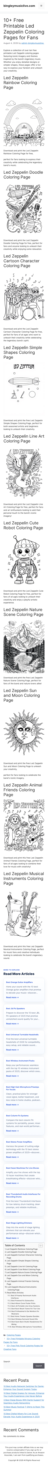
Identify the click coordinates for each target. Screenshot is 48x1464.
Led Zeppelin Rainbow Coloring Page (22, 1249)
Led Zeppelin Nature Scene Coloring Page (24, 1272)
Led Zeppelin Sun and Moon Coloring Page (22, 1276)
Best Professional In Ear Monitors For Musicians (25, 1312)
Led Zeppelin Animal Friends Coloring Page (23, 1282)
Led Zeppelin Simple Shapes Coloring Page (22, 1262)
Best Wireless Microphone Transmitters (27, 1327)
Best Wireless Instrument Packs (20, 1061)
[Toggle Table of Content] (39, 1246)
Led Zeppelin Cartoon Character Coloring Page (24, 1256)
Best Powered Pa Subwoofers (22, 1300)
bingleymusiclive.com (19, 5)
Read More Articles (15, 1293)
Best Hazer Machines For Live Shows (22, 1168)
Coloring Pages (14, 1335)
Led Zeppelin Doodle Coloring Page (22, 1252)
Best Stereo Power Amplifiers (19, 1142)
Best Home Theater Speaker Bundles (25, 1316)
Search (6, 1361)
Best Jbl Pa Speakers (15, 1008)
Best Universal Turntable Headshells (22, 1034)
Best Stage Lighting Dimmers (19, 1223)
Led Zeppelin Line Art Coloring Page (22, 1266)
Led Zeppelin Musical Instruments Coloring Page (22, 1288)
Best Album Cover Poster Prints (23, 1303)
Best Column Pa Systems (17, 1115)
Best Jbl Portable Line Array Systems (25, 1306)
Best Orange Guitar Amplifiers (19, 982)
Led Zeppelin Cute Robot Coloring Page (23, 1269)
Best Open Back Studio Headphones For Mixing (26, 1323)
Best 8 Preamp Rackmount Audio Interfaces (23, 1297)
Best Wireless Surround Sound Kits (24, 1319)
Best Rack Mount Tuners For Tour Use (25, 1309)
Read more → (12, 997)
